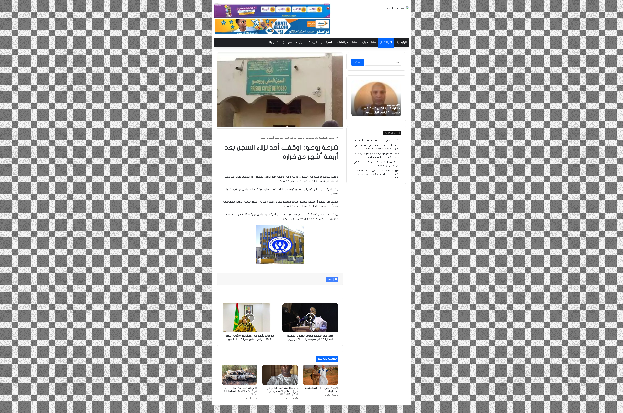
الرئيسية (402, 42)
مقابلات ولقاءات (347, 42)
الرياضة (313, 42)
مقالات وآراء (368, 42)
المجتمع (326, 42)
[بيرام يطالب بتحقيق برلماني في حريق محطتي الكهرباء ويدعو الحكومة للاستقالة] (280, 375)
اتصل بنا (273, 42)
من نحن (287, 42)
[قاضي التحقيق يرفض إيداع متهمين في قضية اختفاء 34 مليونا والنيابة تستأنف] (239, 375)
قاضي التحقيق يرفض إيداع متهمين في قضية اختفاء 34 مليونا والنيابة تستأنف (240, 391)
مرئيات (300, 42)
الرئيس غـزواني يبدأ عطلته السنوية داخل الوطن (377, 140)
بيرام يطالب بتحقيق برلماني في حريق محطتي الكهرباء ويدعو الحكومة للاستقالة (282, 391)
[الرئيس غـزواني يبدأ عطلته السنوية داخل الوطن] (320, 375)
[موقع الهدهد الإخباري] (397, 8)
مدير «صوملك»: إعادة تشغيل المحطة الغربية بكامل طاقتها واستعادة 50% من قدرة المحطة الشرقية (377, 174)
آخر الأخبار (386, 42)
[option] (376, 98)
